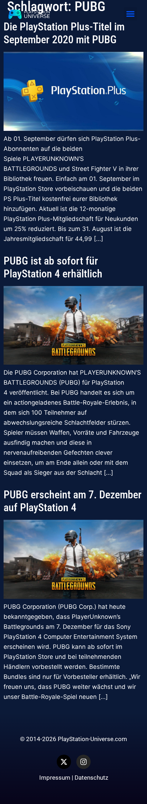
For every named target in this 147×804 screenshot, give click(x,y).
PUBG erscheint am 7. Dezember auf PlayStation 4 (73, 501)
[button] (130, 14)
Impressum (54, 777)
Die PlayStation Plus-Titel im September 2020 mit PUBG (64, 33)
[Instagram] (83, 762)
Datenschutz (91, 777)
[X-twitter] (64, 762)
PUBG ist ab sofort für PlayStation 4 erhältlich (53, 267)
